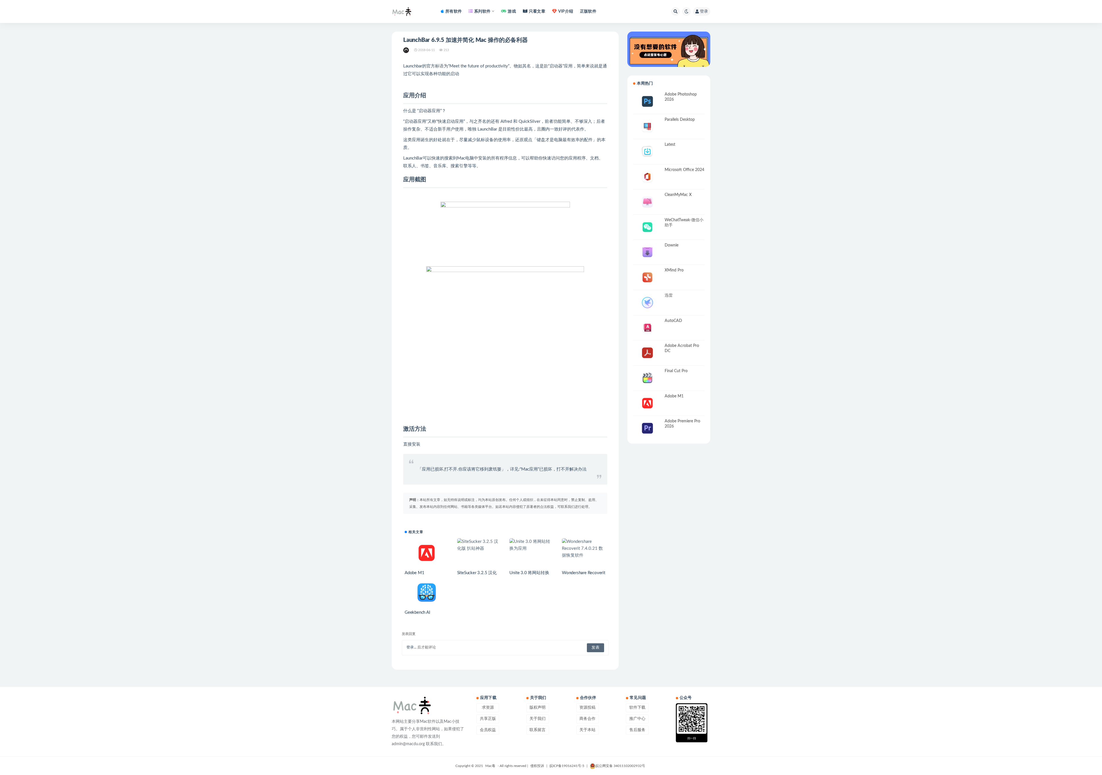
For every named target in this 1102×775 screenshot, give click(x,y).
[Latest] (647, 151)
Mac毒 (490, 766)
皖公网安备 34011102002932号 (620, 766)
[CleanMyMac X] (647, 201)
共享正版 (488, 719)
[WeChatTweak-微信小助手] (647, 227)
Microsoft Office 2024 (684, 170)
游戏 (512, 11)
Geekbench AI (417, 612)
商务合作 (587, 719)
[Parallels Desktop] (647, 126)
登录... (411, 647)
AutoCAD (673, 321)
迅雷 (669, 296)
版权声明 (537, 708)
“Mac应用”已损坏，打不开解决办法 (553, 469)
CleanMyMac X (678, 195)
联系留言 (537, 730)
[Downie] (647, 252)
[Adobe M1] (427, 553)
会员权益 (488, 730)
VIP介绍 (565, 11)
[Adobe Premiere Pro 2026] (647, 428)
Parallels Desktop (680, 120)
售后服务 (637, 730)
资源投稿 (587, 708)
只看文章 (537, 11)
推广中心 (637, 719)
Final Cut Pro (676, 371)
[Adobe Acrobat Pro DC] (647, 352)
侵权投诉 (537, 766)
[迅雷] (647, 302)
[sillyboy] (406, 50)
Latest (670, 145)
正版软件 (588, 11)
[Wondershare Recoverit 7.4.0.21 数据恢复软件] (584, 548)
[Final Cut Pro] (647, 378)
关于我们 (537, 719)
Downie (671, 245)
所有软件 (453, 11)
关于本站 (587, 730)
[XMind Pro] (647, 277)
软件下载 (637, 708)
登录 (704, 11)
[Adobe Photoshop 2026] (647, 101)
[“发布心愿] (668, 49)
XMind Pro (674, 270)
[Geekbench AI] (427, 592)
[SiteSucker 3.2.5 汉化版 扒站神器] (479, 545)
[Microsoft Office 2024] (647, 177)
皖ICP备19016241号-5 (567, 766)
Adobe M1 (414, 573)
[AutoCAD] (647, 327)
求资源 (488, 708)
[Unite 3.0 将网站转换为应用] (531, 545)
